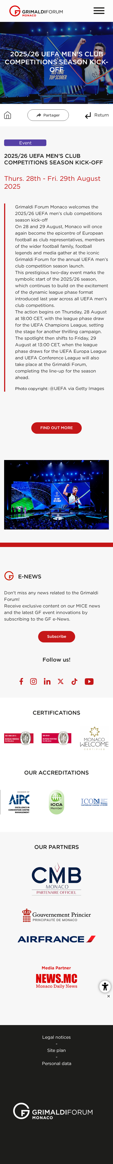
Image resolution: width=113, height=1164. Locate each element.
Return (101, 115)
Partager (51, 115)
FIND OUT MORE (56, 427)
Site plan (56, 1050)
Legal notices (56, 1037)
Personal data (56, 1063)
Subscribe (56, 636)
